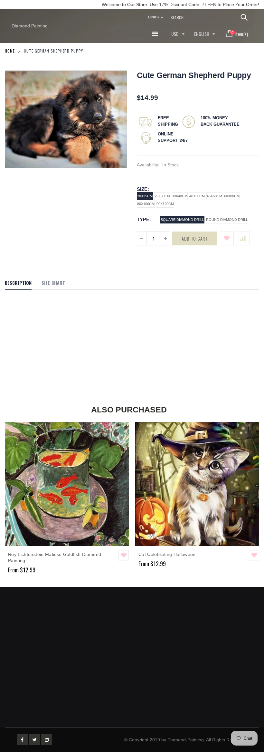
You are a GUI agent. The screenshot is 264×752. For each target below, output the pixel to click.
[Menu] (155, 33)
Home (10, 51)
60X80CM (232, 196)
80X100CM (146, 204)
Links (153, 17)
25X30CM (162, 196)
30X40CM (179, 196)
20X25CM (145, 196)
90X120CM (165, 204)
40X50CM (197, 196)
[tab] (18, 283)
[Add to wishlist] (227, 238)
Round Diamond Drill (227, 220)
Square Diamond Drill (182, 220)
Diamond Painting (30, 26)
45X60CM (214, 196)
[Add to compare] (243, 238)
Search (244, 17)
